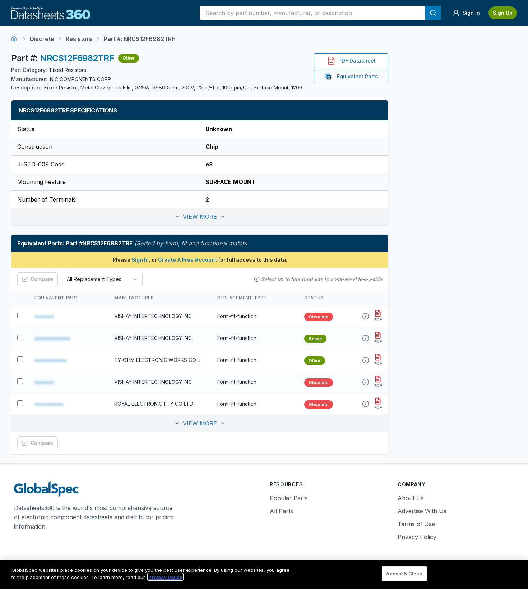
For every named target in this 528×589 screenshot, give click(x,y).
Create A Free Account (187, 260)
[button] (199, 216)
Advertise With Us (422, 511)
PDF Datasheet (357, 60)
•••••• (44, 316)
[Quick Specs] (365, 316)
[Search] (433, 13)
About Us (411, 498)
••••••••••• (52, 338)
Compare (42, 279)
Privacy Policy (417, 536)
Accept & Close (404, 573)
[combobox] (102, 279)
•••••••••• (50, 360)
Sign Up (503, 13)
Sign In (140, 260)
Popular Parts (289, 498)
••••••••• (49, 404)
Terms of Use (416, 524)
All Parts (281, 511)
